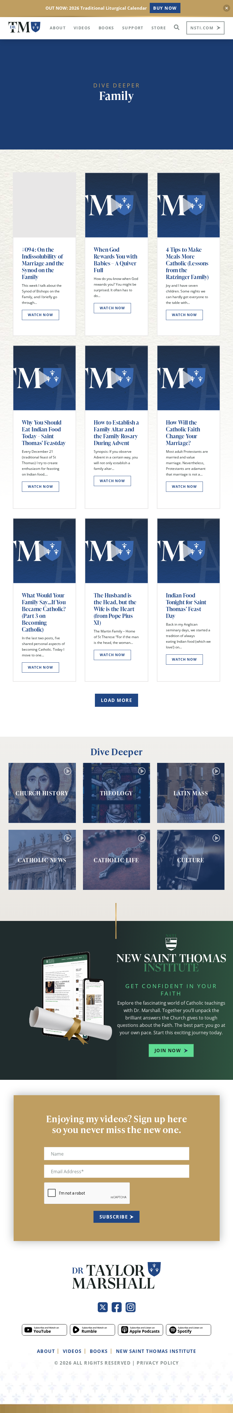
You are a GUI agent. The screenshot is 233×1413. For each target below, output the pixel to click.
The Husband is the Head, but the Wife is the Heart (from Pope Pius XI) (115, 608)
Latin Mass (191, 793)
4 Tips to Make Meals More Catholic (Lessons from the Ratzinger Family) (187, 263)
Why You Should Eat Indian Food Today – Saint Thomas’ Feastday (44, 432)
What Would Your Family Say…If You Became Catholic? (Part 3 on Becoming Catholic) (44, 612)
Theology (116, 793)
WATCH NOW (40, 314)
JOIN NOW (168, 1050)
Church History (42, 793)
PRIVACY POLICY (158, 1363)
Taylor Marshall (24, 27)
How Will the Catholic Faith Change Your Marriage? (183, 432)
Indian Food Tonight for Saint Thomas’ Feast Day (186, 605)
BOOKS (99, 1351)
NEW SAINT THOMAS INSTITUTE (156, 1351)
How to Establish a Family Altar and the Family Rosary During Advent (116, 432)
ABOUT (46, 1351)
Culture (191, 860)
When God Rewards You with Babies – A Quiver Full (115, 259)
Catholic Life (116, 860)
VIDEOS (72, 1351)
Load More (116, 700)
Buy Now (165, 8)
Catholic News (42, 860)
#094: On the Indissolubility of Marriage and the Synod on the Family (43, 263)
